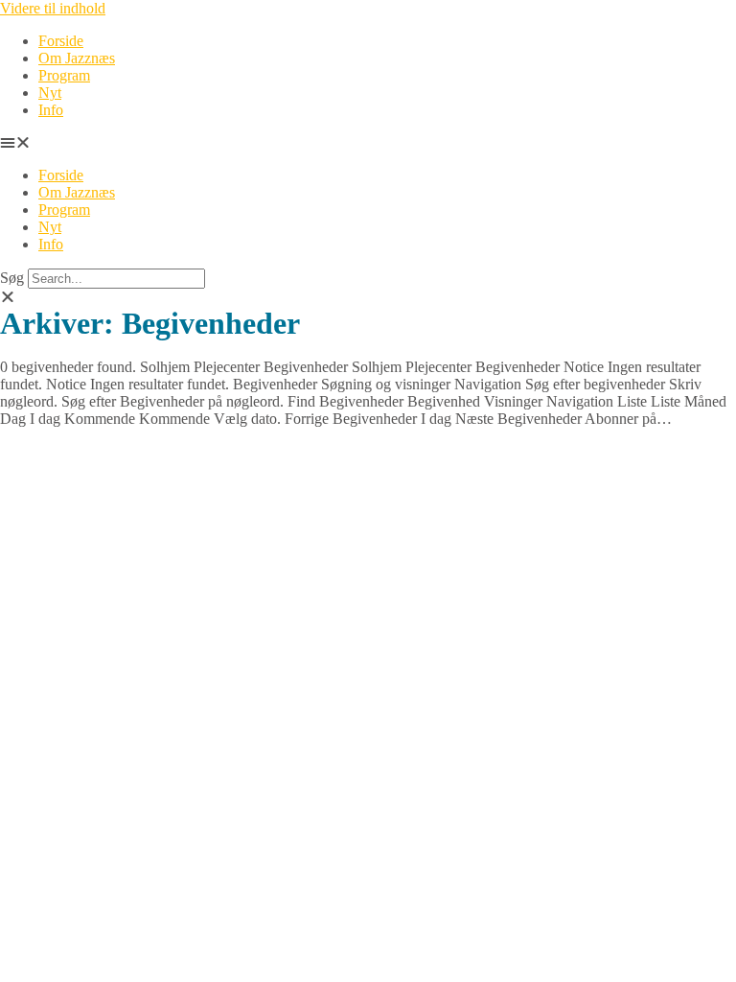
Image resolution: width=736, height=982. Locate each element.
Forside (60, 41)
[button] (368, 143)
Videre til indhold (52, 8)
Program (64, 75)
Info (50, 110)
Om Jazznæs (76, 58)
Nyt (49, 92)
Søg (12, 277)
